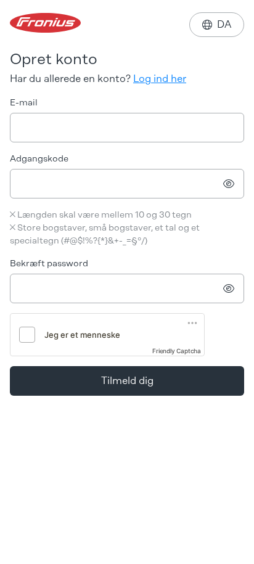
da (216, 24)
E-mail (24, 102)
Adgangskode (39, 158)
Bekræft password (49, 263)
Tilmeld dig (127, 380)
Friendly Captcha (176, 350)
